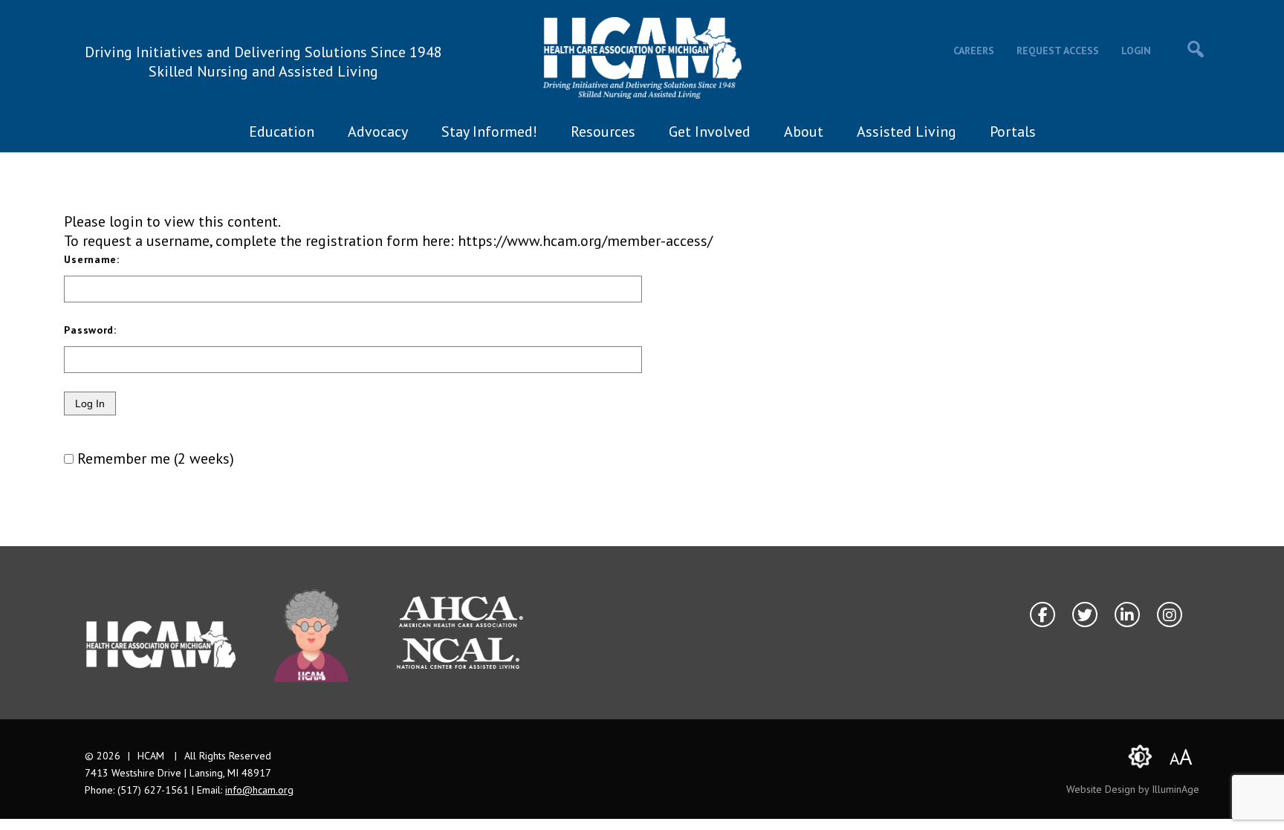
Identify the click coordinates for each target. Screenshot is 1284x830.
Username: (91, 259)
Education (281, 131)
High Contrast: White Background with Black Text (1139, 756)
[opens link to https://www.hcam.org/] (642, 58)
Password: (90, 330)
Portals (1013, 131)
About (803, 131)
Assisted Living (906, 131)
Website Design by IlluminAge (1132, 789)
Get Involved (709, 131)
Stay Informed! (489, 131)
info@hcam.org (259, 790)
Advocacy (378, 131)
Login (1136, 50)
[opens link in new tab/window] (311, 635)
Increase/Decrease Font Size (1181, 756)
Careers (973, 50)
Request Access (1057, 50)
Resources (603, 131)
